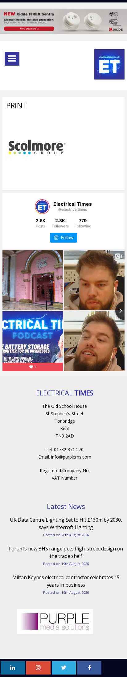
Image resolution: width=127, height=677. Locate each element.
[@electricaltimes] (42, 207)
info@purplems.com (71, 457)
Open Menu (12, 59)
